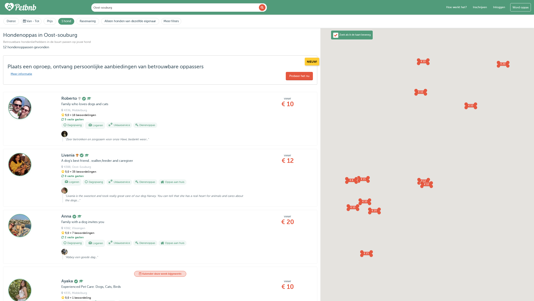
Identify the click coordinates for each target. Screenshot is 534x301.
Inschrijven (480, 7)
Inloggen (499, 7)
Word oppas (521, 7)
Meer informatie (21, 73)
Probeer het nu (299, 76)
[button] (470, 105)
